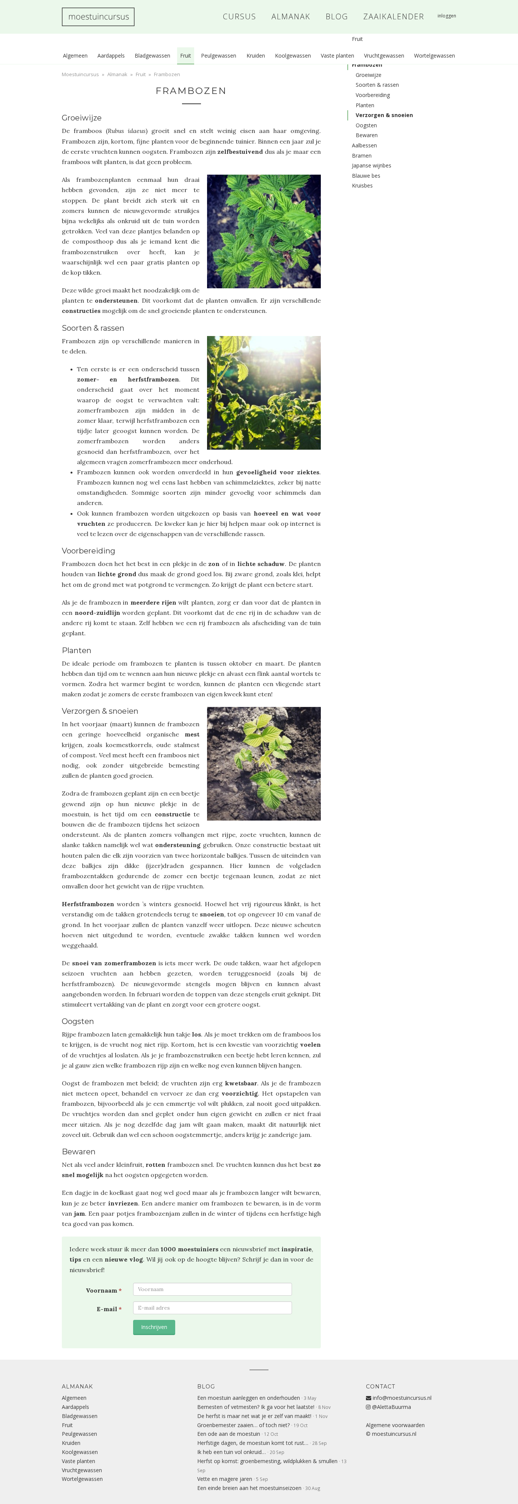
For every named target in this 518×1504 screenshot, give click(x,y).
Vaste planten (337, 55)
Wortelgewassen (434, 55)
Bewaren (367, 135)
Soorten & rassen (377, 84)
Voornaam (104, 1290)
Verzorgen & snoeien (384, 115)
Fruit (185, 55)
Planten (365, 105)
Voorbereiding (373, 94)
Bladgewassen (152, 55)
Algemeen (75, 55)
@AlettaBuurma (390, 1406)
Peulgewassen (218, 55)
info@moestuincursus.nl (401, 1397)
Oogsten (366, 125)
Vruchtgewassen (384, 55)
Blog (206, 1386)
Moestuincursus (98, 17)
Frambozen (191, 90)
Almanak (117, 74)
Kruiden (255, 55)
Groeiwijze (368, 74)
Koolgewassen (293, 55)
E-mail (109, 1309)
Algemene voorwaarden (395, 1425)
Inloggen (447, 16)
